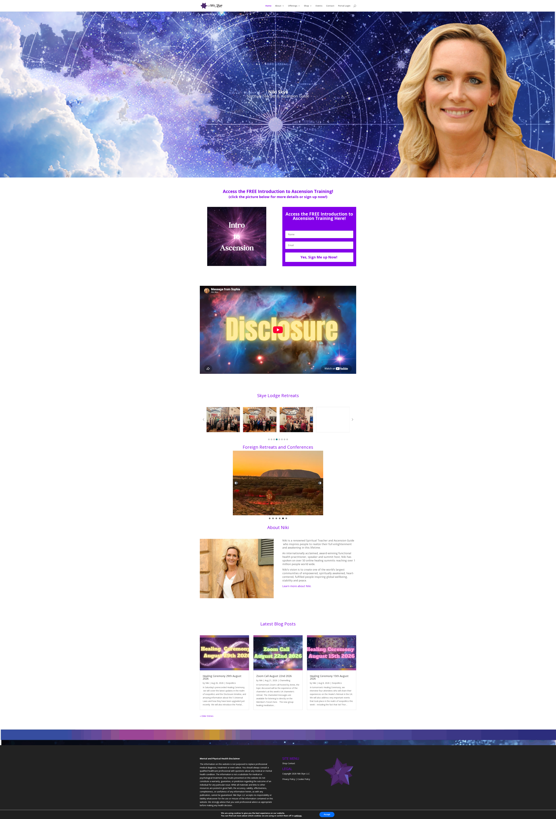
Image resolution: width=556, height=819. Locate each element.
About (278, 6)
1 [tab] (269, 518)
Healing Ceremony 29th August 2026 (222, 677)
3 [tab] (276, 518)
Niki (207, 683)
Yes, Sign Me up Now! (318, 257)
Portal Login (344, 6)
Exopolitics (231, 683)
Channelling (284, 680)
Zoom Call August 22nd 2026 (274, 676)
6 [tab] (286, 518)
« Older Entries (206, 716)
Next (320, 483)
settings (298, 816)
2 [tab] (273, 518)
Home (268, 6)
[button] (269, 439)
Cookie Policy (303, 779)
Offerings (292, 6)
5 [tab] (283, 518)
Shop (306, 6)
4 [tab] (279, 518)
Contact (330, 6)
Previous (236, 483)
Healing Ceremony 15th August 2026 (329, 677)
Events (319, 6)
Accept (327, 814)
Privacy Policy (288, 779)
